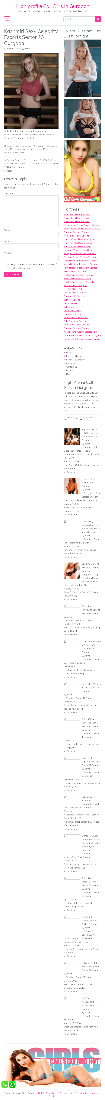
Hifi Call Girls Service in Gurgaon (79, 274)
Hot (83, 581)
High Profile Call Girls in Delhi (77, 246)
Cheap (95, 574)
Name (7, 229)
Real (86, 941)
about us (70, 363)
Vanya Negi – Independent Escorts (80, 260)
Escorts (85, 496)
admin (27, 48)
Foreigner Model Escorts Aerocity (80, 253)
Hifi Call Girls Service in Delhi (77, 278)
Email (7, 241)
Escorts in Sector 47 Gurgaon (80, 620)
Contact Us (71, 366)
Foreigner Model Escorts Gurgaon (80, 257)
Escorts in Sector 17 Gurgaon (80, 698)
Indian (91, 500)
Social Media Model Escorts (77, 214)
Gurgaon (88, 447)
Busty (86, 493)
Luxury (80, 941)
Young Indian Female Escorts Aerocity (82, 228)
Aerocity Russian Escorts (76, 317)
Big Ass (87, 574)
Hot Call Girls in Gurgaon (75, 285)
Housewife (87, 450)
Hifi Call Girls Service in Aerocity (79, 282)
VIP (73, 457)
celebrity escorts (43, 146)
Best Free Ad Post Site (75, 271)
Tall (69, 457)
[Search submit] (98, 19)
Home (69, 352)
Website (8, 252)
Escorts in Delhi (73, 356)
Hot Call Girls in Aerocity (75, 292)
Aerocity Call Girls (72, 310)
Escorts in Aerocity (75, 359)
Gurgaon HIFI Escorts (74, 296)
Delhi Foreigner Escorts (75, 321)
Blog (68, 374)
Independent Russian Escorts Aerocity (82, 338)
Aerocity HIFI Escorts (74, 303)
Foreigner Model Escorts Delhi (78, 250)
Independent (70, 454)
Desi (98, 493)
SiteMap (52, 1096)
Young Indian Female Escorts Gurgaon (82, 225)
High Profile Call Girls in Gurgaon (79, 239)
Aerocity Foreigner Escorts (76, 235)
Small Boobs (88, 454)
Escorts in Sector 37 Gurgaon (80, 977)
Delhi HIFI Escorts (72, 299)
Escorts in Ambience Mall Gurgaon (82, 814)
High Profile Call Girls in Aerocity (79, 242)
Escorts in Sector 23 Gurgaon (20, 146)
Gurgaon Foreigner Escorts (76, 232)
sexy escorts (18, 152)
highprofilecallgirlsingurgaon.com (84, 1093)
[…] (76, 468)
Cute (92, 493)
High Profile (75, 450)
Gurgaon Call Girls (72, 314)
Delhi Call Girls (70, 306)
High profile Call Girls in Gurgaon (52, 6)
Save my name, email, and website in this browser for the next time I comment (33, 266)
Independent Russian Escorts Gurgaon (82, 335)
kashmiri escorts (29, 149)
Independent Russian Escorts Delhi (80, 331)
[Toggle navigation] (7, 19)
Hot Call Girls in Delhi (73, 289)
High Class (69, 500)
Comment (9, 193)
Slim (79, 454)
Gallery (69, 370)
